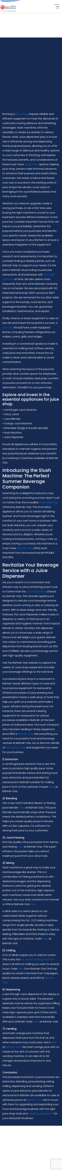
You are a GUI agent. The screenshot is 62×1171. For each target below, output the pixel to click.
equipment (31, 164)
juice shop (21, 114)
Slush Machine (48, 502)
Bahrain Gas (24, 548)
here (52, 787)
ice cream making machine (38, 959)
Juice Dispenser (36, 591)
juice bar (7, 327)
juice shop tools (15, 747)
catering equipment (40, 1113)
